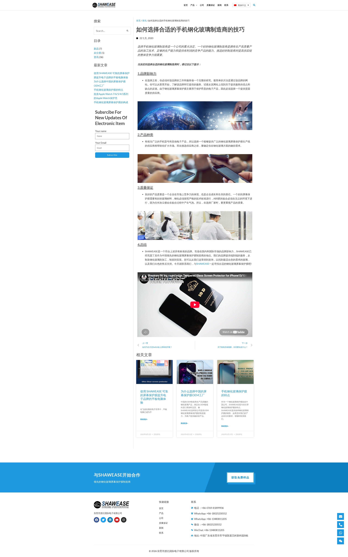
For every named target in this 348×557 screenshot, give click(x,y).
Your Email (100, 142)
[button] (196, 5)
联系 (161, 532)
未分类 (97, 52)
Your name (100, 130)
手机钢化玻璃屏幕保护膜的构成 (111, 102)
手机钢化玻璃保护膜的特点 (108, 89)
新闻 (161, 528)
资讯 (96, 57)
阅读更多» (144, 419)
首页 (138, 20)
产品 (161, 513)
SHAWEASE (202, 263)
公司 (161, 518)
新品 (96, 48)
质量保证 (163, 523)
